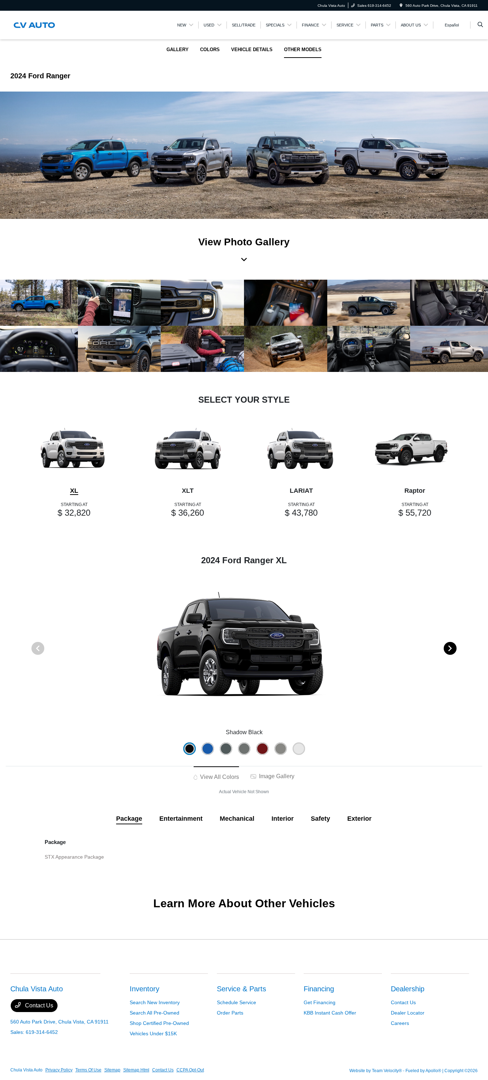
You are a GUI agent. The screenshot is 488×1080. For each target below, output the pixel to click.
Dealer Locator (407, 1013)
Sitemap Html (136, 1069)
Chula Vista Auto (26, 1069)
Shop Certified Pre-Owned (159, 1023)
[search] (480, 25)
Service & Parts (241, 989)
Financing (319, 989)
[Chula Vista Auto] (42, 24)
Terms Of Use (88, 1069)
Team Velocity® (387, 1070)
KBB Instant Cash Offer (330, 1013)
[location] (401, 6)
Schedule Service (236, 1002)
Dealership (407, 989)
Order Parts (230, 1013)
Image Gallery (276, 776)
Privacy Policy (59, 1069)
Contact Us (38, 1005)
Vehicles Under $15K (153, 1033)
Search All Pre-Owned (154, 1013)
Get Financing (319, 1002)
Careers (400, 1023)
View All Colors (219, 777)
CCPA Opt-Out (190, 1069)
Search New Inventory (155, 1002)
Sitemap (112, 1069)
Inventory (144, 989)
